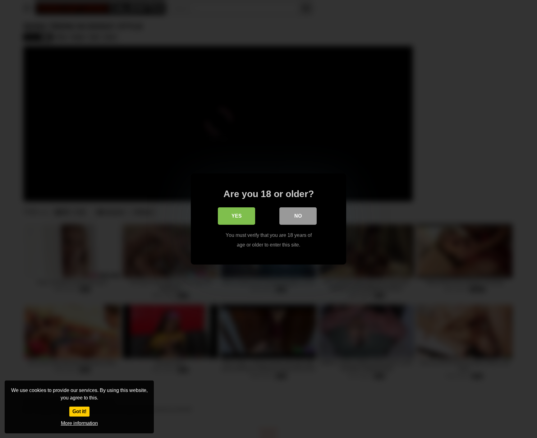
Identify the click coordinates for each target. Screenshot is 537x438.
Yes (237, 216)
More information (79, 423)
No (298, 216)
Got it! (79, 411)
